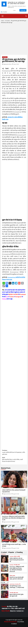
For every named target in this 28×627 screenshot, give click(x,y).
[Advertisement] (14, 39)
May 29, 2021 (16, 64)
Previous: (13, 452)
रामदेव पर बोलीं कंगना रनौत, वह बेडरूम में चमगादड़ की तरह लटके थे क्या (17, 560)
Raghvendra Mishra (8, 64)
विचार (12, 608)
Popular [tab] (11, 552)
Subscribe (23, 10)
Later (14, 10)
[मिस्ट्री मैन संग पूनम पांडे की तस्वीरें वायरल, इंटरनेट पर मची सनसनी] (4, 577)
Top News (5, 57)
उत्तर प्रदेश (10, 512)
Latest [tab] (4, 552)
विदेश (10, 606)
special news (5, 540)
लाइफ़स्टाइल (4, 608)
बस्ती (15, 512)
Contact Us (20, 611)
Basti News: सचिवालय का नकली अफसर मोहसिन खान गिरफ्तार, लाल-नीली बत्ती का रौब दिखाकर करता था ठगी (13, 518)
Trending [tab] (19, 552)
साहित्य (16, 608)
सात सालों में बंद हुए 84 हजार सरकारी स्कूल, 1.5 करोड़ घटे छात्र (17, 586)
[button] (2, 16)
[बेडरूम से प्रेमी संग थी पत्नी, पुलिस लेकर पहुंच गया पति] (4, 594)
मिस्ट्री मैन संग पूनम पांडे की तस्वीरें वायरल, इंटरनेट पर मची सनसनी (16, 578)
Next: (12, 459)
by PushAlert (4, 11)
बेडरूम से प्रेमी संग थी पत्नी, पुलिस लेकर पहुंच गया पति (16, 595)
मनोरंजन (10, 486)
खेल (16, 606)
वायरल (14, 575)
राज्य (14, 606)
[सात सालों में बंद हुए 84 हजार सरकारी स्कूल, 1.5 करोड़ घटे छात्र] (14, 533)
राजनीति (14, 486)
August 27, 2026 (16, 494)
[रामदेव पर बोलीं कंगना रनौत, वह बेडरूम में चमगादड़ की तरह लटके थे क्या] (14, 479)
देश (15, 540)
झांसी (14, 592)
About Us (13, 611)
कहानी (20, 608)
